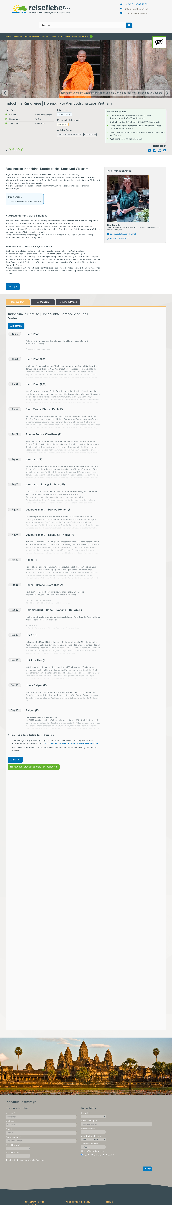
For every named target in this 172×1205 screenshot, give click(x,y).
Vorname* (10, 1113)
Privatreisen (90, 134)
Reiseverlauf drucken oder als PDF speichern (33, 766)
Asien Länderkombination (70, 134)
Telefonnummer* (13, 1137)
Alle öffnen (16, 325)
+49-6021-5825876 (136, 4)
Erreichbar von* (13, 1145)
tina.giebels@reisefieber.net (123, 234)
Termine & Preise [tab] (68, 301)
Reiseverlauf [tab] (17, 301)
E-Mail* (9, 1129)
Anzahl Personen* (89, 1144)
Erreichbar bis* (13, 1152)
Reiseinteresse (88, 1129)
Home (8, 36)
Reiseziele (17, 36)
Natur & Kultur (64, 114)
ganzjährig (63, 124)
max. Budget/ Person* (91, 1136)
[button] (63, 334)
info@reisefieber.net (136, 9)
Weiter (148, 1169)
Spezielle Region (89, 1121)
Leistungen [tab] (43, 301)
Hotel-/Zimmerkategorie (92, 1151)
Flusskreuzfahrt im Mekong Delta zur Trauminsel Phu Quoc (71, 743)
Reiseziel (85, 1113)
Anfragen (13, 286)
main (159, 42)
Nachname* (11, 1121)
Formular (138, 13)
